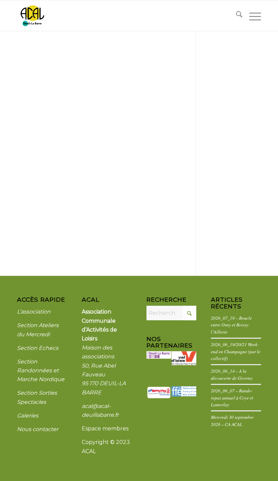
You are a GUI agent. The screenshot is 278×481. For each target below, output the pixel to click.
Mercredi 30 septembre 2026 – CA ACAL (232, 420)
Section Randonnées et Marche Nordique (40, 370)
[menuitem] (235, 15)
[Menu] (251, 15)
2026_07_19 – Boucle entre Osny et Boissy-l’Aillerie (231, 325)
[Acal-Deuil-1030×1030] (32, 15)
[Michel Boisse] (97, 80)
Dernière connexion (42, 214)
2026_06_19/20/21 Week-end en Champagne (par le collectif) (235, 351)
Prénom (27, 159)
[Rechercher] (235, 15)
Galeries (27, 415)
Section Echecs (37, 348)
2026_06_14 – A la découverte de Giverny (232, 374)
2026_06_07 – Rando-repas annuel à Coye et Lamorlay (232, 397)
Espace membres (105, 428)
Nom (23, 187)
